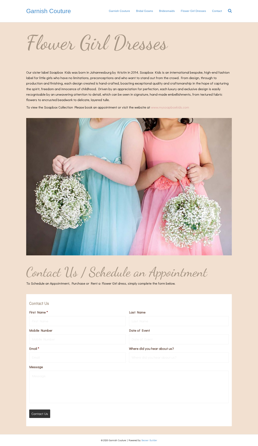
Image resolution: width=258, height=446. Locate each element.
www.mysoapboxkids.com (170, 107)
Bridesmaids (167, 11)
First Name (38, 312)
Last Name (137, 312)
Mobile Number (40, 330)
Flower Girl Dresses (193, 11)
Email (34, 348)
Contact (217, 11)
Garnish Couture (119, 11)
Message (36, 367)
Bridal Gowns (144, 11)
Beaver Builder (149, 440)
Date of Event (139, 330)
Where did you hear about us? (151, 348)
